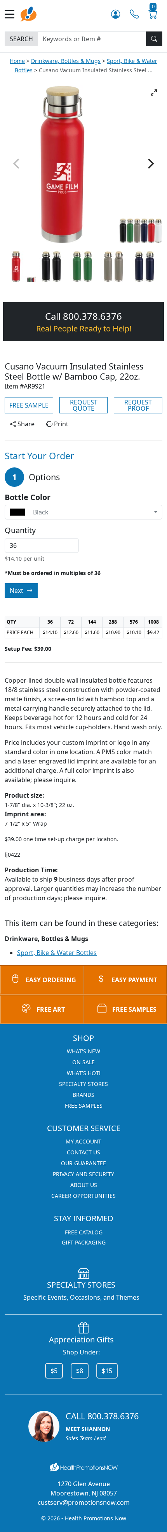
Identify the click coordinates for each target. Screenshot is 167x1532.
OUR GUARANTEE (83, 1163)
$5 (53, 1370)
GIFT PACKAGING (84, 1242)
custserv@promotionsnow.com (84, 1502)
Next (17, 590)
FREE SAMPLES (134, 1009)
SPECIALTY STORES (83, 1084)
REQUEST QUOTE (83, 405)
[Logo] (29, 13)
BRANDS (83, 1094)
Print (60, 424)
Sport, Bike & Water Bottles (57, 952)
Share (25, 424)
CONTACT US (83, 1152)
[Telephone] (134, 14)
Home (17, 60)
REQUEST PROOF (138, 405)
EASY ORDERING (51, 980)
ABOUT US (83, 1185)
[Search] (154, 38)
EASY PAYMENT (134, 980)
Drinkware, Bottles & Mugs (66, 60)
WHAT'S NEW (83, 1051)
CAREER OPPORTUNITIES (83, 1195)
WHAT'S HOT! (84, 1073)
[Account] (115, 14)
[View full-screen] (153, 92)
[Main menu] (13, 14)
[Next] (149, 163)
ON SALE (83, 1062)
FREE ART (51, 1009)
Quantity (20, 530)
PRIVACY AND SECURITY (83, 1174)
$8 (79, 1370)
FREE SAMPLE (29, 405)
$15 (107, 1370)
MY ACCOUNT (83, 1141)
